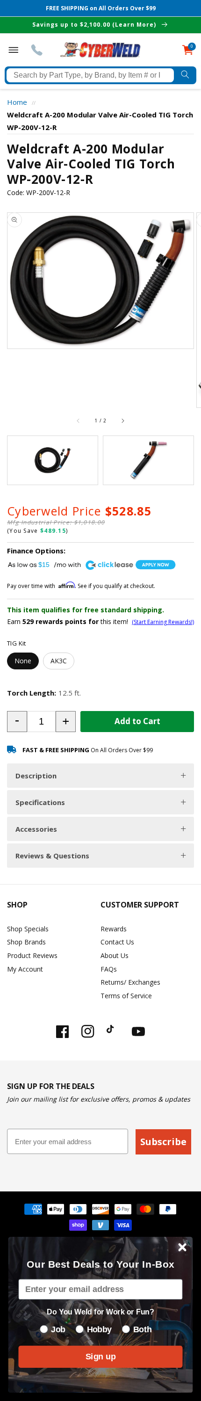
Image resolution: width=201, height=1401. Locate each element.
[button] (17, 721)
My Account (25, 969)
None (22, 660)
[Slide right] (122, 420)
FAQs (108, 969)
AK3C (58, 660)
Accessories (36, 829)
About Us (114, 955)
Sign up (100, 1356)
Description (36, 775)
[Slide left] (78, 420)
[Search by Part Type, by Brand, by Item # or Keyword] (185, 75)
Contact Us (117, 941)
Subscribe (163, 1141)
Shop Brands (26, 941)
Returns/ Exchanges (130, 982)
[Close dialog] (182, 1247)
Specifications (40, 802)
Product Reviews (32, 955)
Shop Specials (28, 928)
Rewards (113, 928)
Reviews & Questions (52, 855)
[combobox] (90, 75)
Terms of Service (126, 995)
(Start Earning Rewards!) (163, 622)
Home (17, 102)
